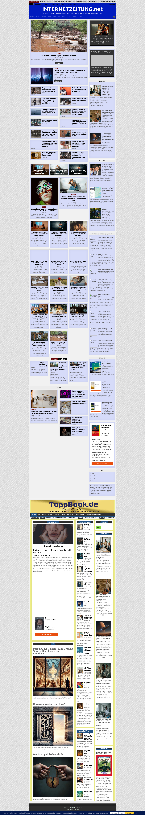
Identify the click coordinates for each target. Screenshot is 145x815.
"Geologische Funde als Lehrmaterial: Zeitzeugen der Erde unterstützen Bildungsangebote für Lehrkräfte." (108, 110)
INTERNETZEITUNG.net (72, 9)
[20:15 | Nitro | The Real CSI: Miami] (93, 298)
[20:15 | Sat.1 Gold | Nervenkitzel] (93, 273)
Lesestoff (47, 4)
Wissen (80, 17)
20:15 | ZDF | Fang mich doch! (105, 325)
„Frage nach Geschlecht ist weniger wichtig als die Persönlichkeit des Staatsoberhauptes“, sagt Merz (78, 156)
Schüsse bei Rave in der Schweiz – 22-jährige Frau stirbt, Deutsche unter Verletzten (44, 412)
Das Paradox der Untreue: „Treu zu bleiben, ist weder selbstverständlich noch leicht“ (44, 210)
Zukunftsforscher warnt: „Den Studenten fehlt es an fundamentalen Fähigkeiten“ (39, 316)
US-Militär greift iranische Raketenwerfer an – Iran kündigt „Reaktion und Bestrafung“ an (49, 101)
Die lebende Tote (95, 22)
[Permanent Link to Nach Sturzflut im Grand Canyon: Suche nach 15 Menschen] (59, 36)
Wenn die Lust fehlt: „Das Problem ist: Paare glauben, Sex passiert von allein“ (39, 233)
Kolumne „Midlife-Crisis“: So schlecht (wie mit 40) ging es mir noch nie (58, 262)
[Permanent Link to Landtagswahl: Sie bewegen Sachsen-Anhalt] (34, 364)
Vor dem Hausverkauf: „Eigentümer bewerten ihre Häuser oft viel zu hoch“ (39, 343)
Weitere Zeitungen (38, 4)
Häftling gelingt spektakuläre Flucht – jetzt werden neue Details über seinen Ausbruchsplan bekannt (79, 430)
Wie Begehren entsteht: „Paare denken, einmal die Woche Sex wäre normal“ (78, 233)
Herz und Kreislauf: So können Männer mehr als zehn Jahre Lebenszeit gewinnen (59, 288)
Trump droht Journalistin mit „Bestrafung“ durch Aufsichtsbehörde (49, 154)
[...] (107, 41)
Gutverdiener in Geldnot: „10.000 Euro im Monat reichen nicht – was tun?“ (39, 288)
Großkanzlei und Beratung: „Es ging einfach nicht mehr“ (78, 315)
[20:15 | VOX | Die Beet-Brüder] (93, 344)
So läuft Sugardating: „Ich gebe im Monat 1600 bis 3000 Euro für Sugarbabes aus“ (39, 262)
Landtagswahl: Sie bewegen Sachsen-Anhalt (43, 364)
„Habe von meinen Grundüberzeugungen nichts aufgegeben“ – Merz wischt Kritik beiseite (79, 122)
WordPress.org (93, 477)
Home (31, 4)
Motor (69, 17)
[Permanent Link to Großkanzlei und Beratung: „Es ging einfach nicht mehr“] (78, 309)
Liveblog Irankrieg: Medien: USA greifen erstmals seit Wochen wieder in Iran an (49, 111)
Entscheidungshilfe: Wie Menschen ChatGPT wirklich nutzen (59, 316)
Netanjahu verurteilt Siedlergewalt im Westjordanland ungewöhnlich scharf (77, 420)
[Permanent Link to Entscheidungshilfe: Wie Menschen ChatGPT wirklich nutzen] (58, 309)
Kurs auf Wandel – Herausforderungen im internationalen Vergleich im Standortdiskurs (58, 367)
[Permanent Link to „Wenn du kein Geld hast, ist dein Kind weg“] (36, 122)
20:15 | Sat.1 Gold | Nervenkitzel (105, 266)
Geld (59, 17)
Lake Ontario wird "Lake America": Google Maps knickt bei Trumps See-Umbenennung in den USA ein (108, 187)
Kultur (63, 4)
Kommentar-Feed (94, 475)
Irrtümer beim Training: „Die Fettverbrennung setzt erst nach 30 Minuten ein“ (59, 172)
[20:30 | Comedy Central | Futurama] (93, 315)
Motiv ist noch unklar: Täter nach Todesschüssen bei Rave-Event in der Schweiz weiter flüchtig (108, 208)
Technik (63, 17)
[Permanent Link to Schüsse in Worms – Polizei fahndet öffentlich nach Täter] (65, 407)
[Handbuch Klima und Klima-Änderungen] (95, 369)
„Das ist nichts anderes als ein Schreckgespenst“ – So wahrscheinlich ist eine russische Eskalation (79, 112)
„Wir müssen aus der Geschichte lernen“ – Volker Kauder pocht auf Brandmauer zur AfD (79, 133)
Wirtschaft (43, 17)
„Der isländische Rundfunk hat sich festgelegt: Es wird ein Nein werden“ (79, 89)
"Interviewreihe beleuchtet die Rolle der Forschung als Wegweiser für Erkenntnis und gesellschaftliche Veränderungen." (107, 86)
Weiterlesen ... (59, 63)
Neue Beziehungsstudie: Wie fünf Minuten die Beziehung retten (78, 288)
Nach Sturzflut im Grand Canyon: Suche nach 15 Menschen (59, 56)
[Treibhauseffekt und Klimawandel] (95, 409)
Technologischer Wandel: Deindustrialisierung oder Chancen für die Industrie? (78, 366)
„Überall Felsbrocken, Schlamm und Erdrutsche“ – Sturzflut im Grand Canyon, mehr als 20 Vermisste (79, 393)
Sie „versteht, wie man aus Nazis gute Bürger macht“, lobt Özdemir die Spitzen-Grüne (49, 90)
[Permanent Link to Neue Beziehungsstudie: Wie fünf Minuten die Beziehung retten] (78, 281)
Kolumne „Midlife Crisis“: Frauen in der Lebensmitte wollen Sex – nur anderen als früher (39, 172)
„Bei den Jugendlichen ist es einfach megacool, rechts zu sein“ (79, 100)
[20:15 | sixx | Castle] (93, 258)
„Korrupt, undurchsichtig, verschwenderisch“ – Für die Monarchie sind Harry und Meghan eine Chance (49, 133)
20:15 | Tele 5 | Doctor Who (104, 276)
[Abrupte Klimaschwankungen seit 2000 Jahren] (95, 388)
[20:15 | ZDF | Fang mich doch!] (93, 332)
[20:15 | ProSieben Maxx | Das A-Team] (93, 241)
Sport (49, 17)
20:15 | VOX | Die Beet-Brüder (105, 337)
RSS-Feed (56, 57)
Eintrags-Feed (93, 472)
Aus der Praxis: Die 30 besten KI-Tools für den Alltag (78, 262)
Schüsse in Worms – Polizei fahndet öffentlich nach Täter (79, 402)
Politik (37, 17)
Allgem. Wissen (55, 4)
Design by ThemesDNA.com (72, 806)
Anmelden (92, 470)
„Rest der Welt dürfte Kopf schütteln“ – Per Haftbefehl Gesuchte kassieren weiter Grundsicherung (69, 71)
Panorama (75, 17)
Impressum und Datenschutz (73, 4)
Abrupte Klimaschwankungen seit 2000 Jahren (107, 380)
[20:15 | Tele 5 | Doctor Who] (93, 283)
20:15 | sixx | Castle (102, 251)
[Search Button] (114, 17)
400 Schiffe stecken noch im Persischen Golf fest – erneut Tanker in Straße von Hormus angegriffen (49, 144)
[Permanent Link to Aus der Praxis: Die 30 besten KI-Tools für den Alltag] (78, 255)
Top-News (32, 17)
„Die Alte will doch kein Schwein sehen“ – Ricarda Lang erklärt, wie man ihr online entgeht (78, 144)
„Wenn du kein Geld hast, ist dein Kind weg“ (49, 121)
